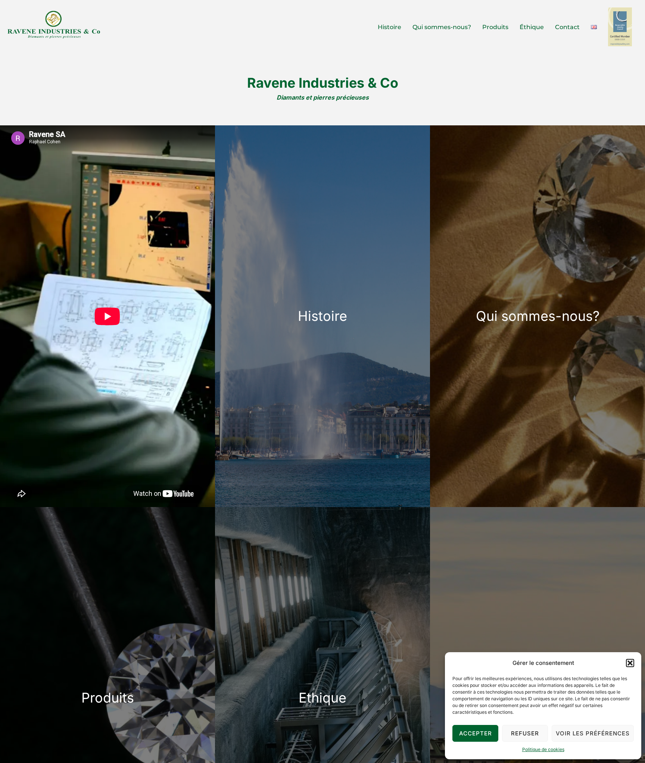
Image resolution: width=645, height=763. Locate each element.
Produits (495, 27)
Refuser (525, 733)
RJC (620, 26)
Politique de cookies (543, 749)
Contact (567, 27)
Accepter (475, 733)
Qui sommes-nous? (441, 27)
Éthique (532, 27)
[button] (630, 663)
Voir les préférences (593, 733)
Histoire (389, 27)
